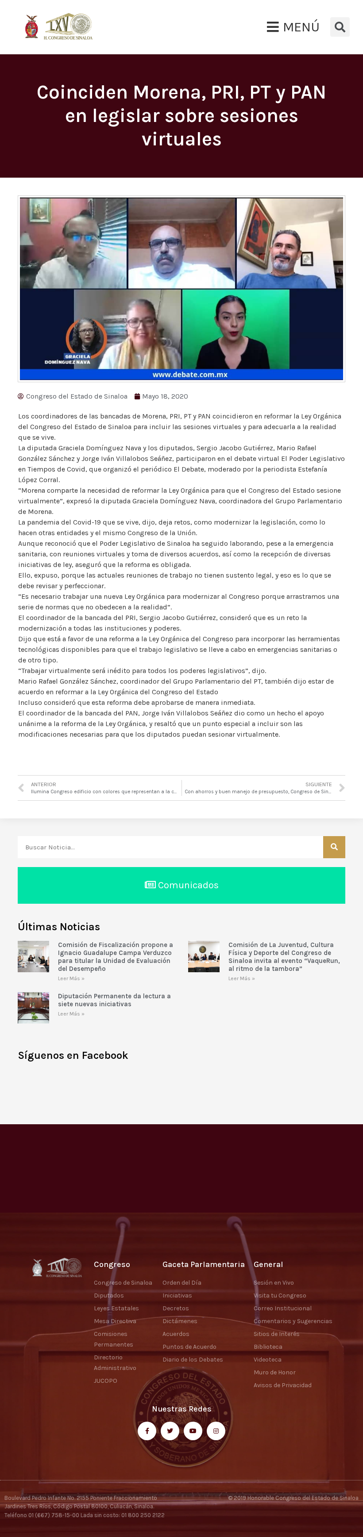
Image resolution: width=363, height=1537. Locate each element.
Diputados (109, 1295)
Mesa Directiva (115, 1321)
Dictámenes (179, 1321)
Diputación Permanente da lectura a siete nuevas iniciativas (114, 1000)
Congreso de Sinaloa (123, 1282)
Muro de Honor (275, 1372)
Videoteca (268, 1359)
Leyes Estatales (116, 1308)
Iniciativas (177, 1295)
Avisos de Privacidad (283, 1385)
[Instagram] (216, 1431)
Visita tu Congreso (280, 1295)
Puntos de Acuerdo (189, 1347)
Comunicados (187, 885)
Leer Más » (71, 978)
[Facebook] (147, 1431)
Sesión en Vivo (274, 1282)
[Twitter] (170, 1431)
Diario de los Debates (192, 1359)
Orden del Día (181, 1282)
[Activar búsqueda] (340, 27)
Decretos (175, 1308)
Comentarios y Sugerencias (293, 1321)
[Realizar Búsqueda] (334, 847)
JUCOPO (105, 1381)
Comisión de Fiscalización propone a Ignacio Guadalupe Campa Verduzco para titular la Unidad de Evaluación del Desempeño (115, 957)
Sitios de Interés (277, 1334)
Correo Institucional (283, 1308)
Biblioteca (268, 1347)
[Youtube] (193, 1431)
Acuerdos (175, 1334)
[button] (293, 27)
